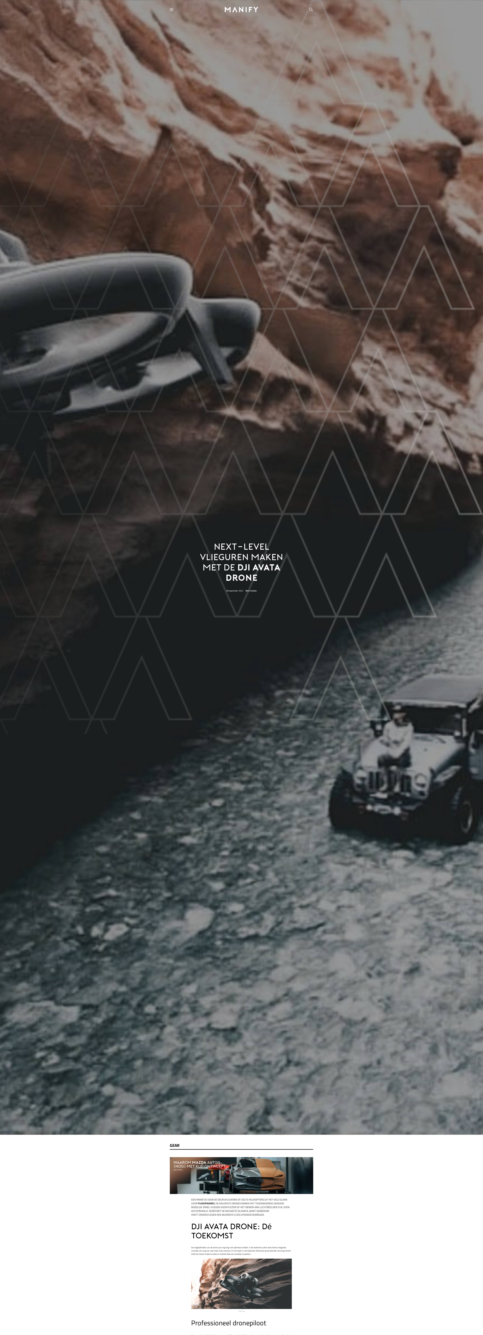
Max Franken (251, 590)
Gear (174, 1145)
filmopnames (206, 1203)
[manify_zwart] (241, 9)
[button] (171, 9)
